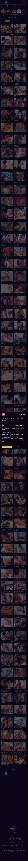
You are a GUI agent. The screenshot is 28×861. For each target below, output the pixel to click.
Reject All (16, 447)
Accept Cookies (7, 447)
